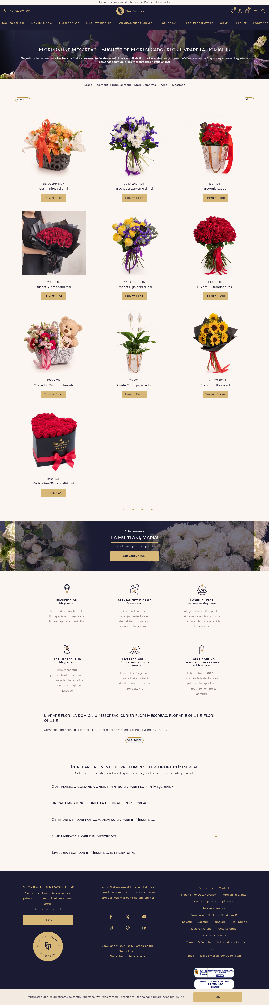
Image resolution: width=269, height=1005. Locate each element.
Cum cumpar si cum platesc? (214, 901)
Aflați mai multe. (174, 997)
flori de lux (131, 11)
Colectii (187, 922)
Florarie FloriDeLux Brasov (199, 895)
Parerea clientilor (214, 908)
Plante (241, 23)
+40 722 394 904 (19, 11)
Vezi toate (134, 740)
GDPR (214, 949)
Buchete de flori (99, 23)
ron (255, 11)
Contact (224, 888)
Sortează (22, 99)
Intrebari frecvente (234, 895)
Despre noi (206, 888)
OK (218, 997)
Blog (191, 956)
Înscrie (48, 920)
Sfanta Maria (41, 23)
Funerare (260, 23)
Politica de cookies (229, 942)
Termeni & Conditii (199, 942)
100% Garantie (227, 929)
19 (142, 509)
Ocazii (224, 23)
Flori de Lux (168, 23)
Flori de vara (69, 23)
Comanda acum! (134, 556)
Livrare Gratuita (201, 929)
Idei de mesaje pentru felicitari (220, 956)
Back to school (13, 23)
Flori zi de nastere (198, 23)
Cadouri (203, 922)
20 (151, 509)
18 (133, 509)
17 (124, 509)
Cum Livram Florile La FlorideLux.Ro (214, 915)
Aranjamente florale (135, 23)
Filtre (249, 99)
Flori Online (239, 922)
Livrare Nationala (214, 935)
